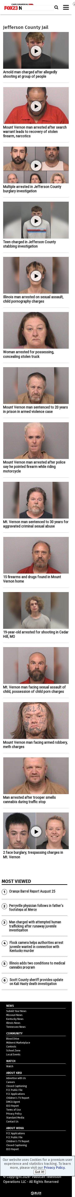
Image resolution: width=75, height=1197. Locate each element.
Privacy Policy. (54, 1168)
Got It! (39, 1172)
